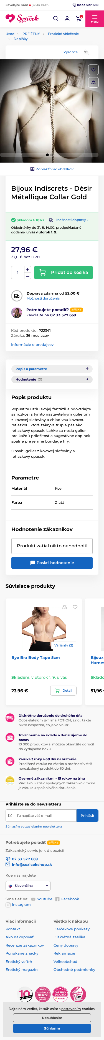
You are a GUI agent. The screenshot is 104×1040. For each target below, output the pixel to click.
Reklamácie (64, 953)
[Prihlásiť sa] (67, 18)
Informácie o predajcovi (33, 344)
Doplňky (21, 39)
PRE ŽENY (31, 34)
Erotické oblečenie (63, 34)
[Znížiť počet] (27, 276)
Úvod (10, 34)
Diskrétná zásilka (69, 937)
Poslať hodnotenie (54, 562)
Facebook (70, 899)
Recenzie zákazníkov (25, 945)
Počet (17, 272)
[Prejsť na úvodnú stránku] (22, 18)
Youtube (44, 899)
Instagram (21, 904)
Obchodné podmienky (74, 969)
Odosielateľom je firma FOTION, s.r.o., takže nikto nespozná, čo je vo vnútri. (55, 722)
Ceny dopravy (66, 945)
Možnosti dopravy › (72, 220)
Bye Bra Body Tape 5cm (35, 657)
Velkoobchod (65, 961)
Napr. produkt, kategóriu (41, 46)
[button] (56, 18)
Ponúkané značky (22, 953)
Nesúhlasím (52, 1018)
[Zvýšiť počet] (27, 269)
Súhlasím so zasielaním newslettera (34, 826)
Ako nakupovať (20, 937)
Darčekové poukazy (72, 929)
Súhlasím (52, 1028)
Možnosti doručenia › (44, 298)
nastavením (71, 1009)
